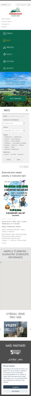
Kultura (10, 61)
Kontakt (4, 27)
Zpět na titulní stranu (15, 11)
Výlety (9, 54)
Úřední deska (6, 19)
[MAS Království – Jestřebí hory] (15, 351)
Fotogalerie (5, 24)
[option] (15, 329)
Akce (9, 40)
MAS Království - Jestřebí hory (5, 4)
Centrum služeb (6, 21)
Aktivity (10, 68)
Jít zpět (26, 167)
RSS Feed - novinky (27, 110)
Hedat (29, 5)
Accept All (15, 387)
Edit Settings (15, 391)
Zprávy (10, 33)
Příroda (10, 47)
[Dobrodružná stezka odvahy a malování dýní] (15, 217)
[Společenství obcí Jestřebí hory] (15, 359)
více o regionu (15, 99)
